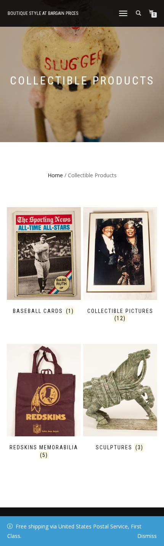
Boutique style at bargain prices (43, 13)
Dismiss (147, 536)
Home (55, 175)
